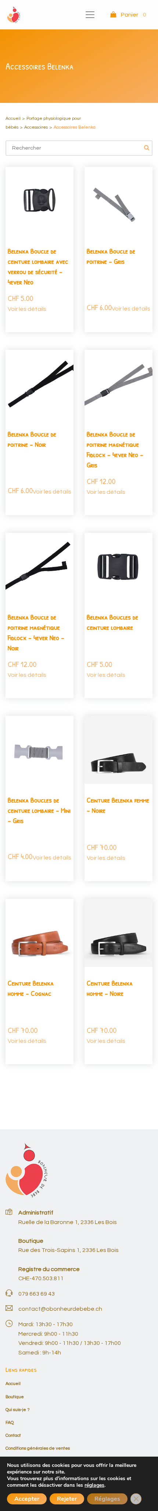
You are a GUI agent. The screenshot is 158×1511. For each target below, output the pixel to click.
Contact (13, 1435)
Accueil (13, 118)
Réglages (107, 1499)
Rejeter (67, 1499)
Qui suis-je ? (18, 1409)
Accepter (26, 1499)
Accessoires (36, 127)
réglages (94, 1485)
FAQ (10, 1422)
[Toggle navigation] (90, 14)
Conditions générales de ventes (38, 1448)
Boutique (15, 1397)
